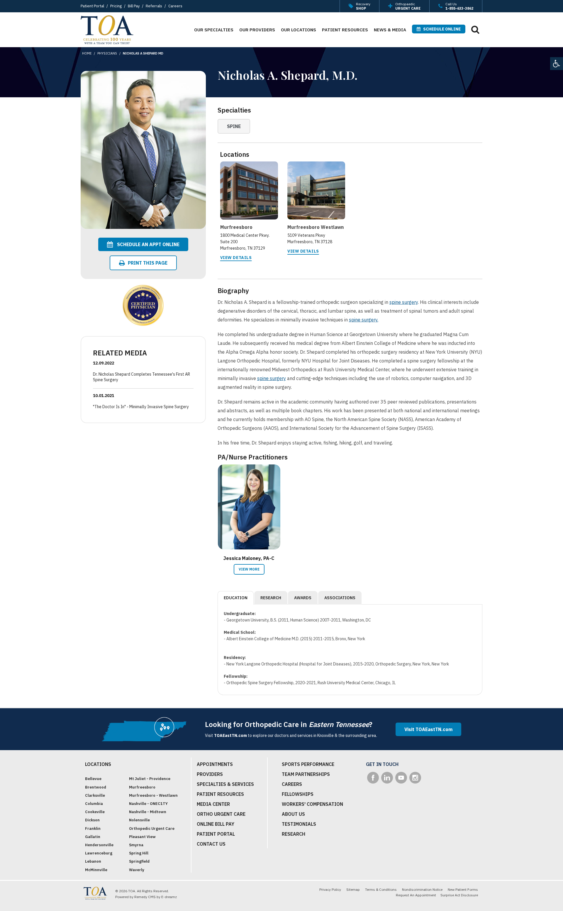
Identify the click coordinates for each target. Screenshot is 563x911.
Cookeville (95, 811)
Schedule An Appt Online (147, 244)
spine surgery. (363, 320)
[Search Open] (475, 29)
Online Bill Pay (215, 824)
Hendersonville (99, 844)
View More (249, 569)
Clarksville (95, 795)
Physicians (107, 53)
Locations (98, 764)
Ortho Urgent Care (221, 814)
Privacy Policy (330, 889)
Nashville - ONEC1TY (148, 803)
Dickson (92, 820)
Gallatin (92, 836)
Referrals (154, 6)
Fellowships (297, 794)
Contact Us (211, 844)
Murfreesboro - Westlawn (153, 795)
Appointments (215, 764)
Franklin (93, 828)
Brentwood (95, 787)
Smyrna (136, 844)
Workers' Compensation (312, 804)
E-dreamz (169, 897)
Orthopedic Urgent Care (151, 828)
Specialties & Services (225, 784)
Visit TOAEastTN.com (428, 729)
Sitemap (353, 889)
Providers (210, 774)
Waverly (136, 869)
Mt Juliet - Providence (149, 778)
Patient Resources (220, 794)
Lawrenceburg (98, 853)
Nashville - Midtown (147, 811)
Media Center (213, 804)
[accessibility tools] (556, 63)
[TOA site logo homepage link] (107, 29)
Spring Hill (138, 853)
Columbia (94, 803)
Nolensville (139, 820)
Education (235, 597)
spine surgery (403, 302)
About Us (293, 814)
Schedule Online (440, 29)
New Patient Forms (463, 889)
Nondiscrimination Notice (422, 889)
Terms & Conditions (381, 889)
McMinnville (96, 869)
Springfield (139, 861)
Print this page (147, 263)
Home (86, 53)
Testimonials (299, 824)
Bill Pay (134, 6)
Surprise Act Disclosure (459, 895)
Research (270, 597)
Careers (175, 6)
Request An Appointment (416, 895)
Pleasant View (142, 836)
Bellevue (93, 778)
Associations (339, 597)
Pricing (116, 6)
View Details (236, 257)
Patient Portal (92, 6)
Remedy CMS (145, 897)
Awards (302, 597)
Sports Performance (308, 764)
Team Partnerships (306, 774)
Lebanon (93, 861)
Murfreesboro (142, 787)
